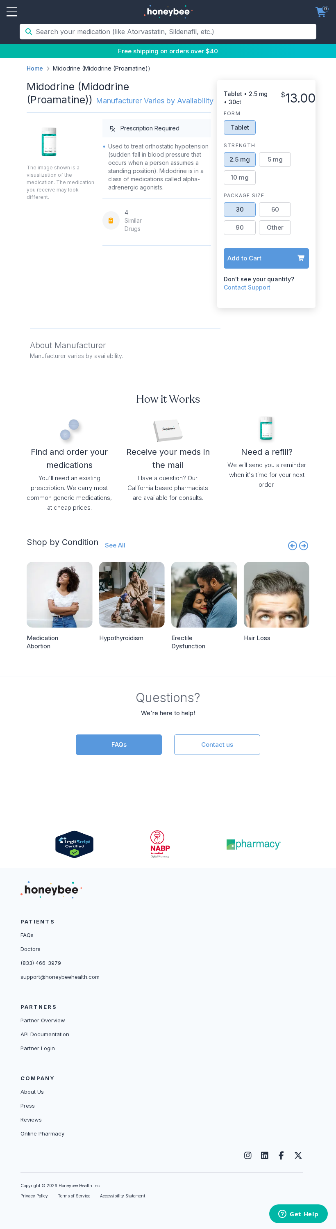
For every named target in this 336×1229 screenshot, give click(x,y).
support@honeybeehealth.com (60, 977)
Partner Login (37, 1048)
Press (27, 1105)
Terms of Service (74, 1195)
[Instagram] (248, 1156)
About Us (32, 1091)
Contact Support (247, 287)
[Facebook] (281, 1156)
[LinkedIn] (264, 1156)
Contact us (217, 744)
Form (232, 113)
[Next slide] (304, 545)
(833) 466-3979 (40, 963)
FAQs (119, 744)
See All (115, 545)
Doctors (30, 949)
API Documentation (44, 1034)
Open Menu (12, 12)
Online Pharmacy (42, 1133)
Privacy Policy (34, 1195)
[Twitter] (298, 1156)
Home (35, 68)
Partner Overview (42, 1020)
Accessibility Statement (122, 1195)
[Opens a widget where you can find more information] (298, 1214)
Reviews (31, 1119)
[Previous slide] (292, 545)
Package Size (244, 195)
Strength (240, 145)
